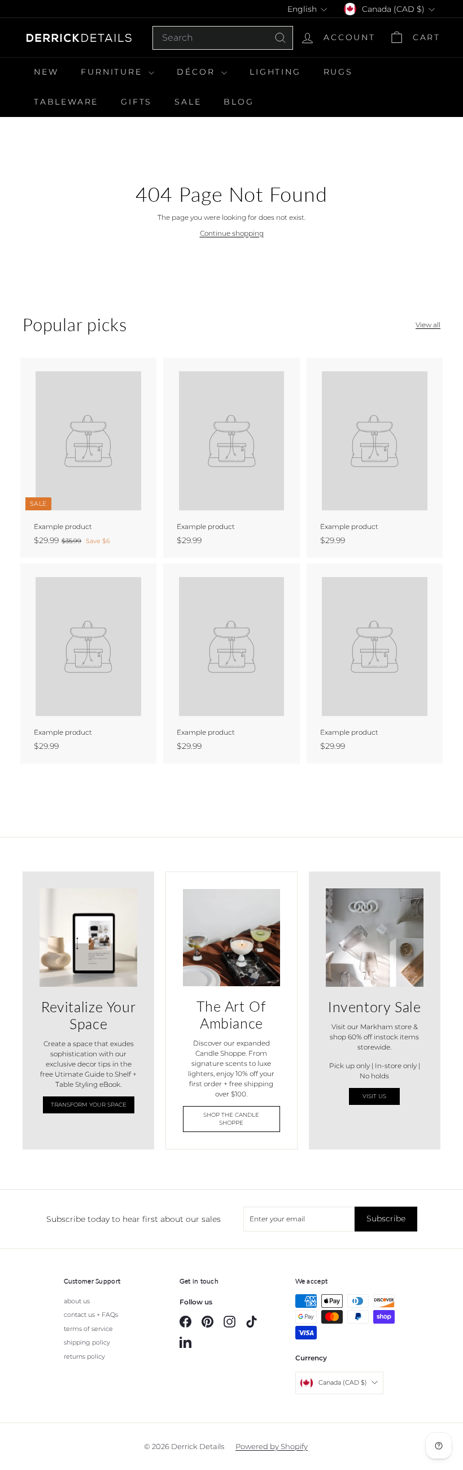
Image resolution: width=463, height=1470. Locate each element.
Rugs (338, 72)
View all (428, 324)
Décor (198, 72)
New (46, 72)
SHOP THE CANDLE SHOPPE (231, 1118)
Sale (187, 102)
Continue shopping (232, 233)
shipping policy (87, 1342)
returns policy (84, 1356)
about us (77, 1301)
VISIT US (374, 1096)
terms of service (88, 1329)
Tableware (66, 102)
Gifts (136, 102)
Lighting (275, 72)
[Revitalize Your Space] (88, 937)
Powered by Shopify (271, 1446)
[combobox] (222, 38)
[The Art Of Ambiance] (231, 937)
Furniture (113, 72)
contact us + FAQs (91, 1315)
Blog (239, 102)
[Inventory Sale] (374, 937)
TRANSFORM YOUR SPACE (88, 1104)
